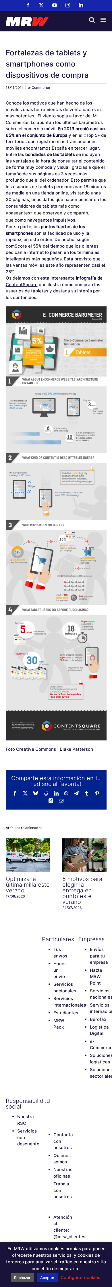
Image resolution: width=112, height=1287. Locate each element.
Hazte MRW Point (96, 976)
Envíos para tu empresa (99, 956)
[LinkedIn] (55, 1110)
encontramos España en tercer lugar (61, 148)
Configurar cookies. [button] (81, 1277)
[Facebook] (45, 1101)
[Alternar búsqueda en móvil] (92, 20)
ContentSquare (22, 284)
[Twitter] (55, 1101)
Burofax (98, 1019)
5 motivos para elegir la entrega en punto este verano (84, 855)
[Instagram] (45, 1110)
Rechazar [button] (22, 1277)
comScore (16, 246)
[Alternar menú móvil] (104, 20)
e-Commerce (39, 87)
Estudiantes (65, 1012)
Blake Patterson (76, 749)
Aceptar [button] (47, 1277)
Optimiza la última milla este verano (27, 855)
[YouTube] (65, 1101)
